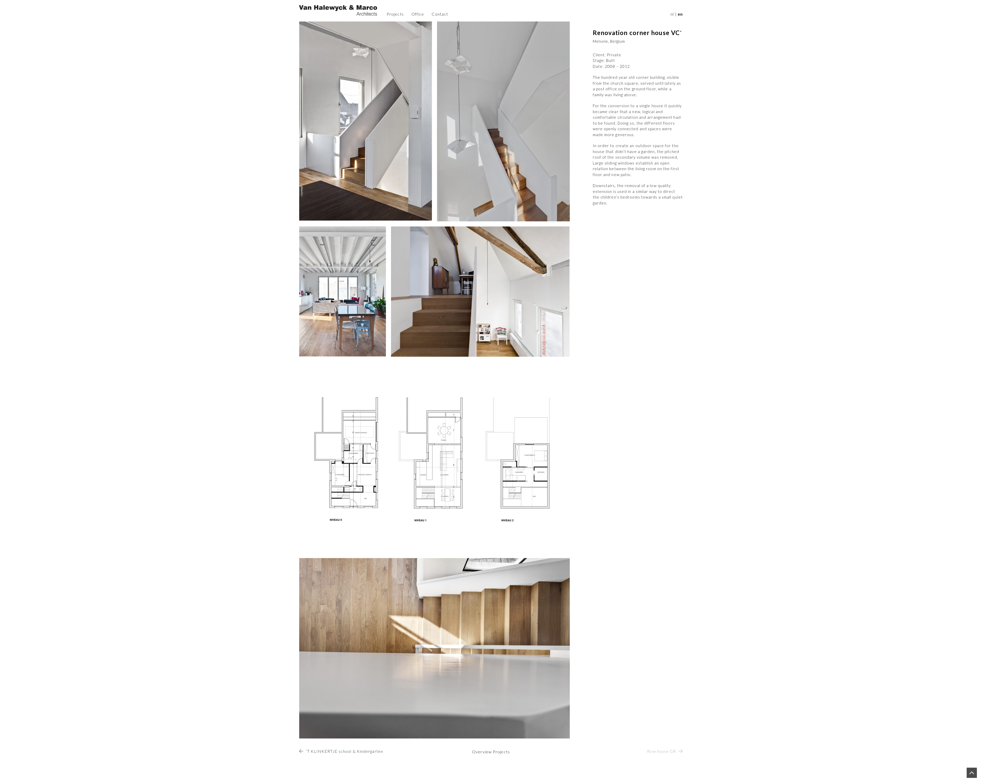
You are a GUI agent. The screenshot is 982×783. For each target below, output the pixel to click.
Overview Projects (491, 751)
